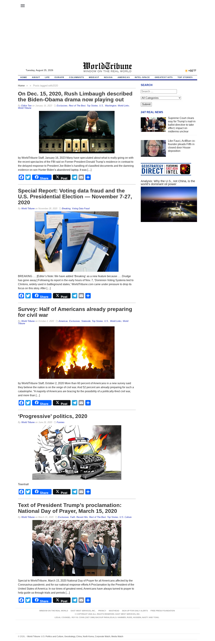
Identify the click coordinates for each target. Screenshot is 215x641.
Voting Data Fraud (81, 208)
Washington (110, 105)
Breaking (66, 208)
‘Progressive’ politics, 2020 (52, 416)
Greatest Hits (164, 77)
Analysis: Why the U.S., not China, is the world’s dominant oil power (168, 182)
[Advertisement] (107, 37)
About (36, 77)
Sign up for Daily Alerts (135, 611)
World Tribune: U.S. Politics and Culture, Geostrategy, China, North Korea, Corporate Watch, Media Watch (74, 636)
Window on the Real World (53, 611)
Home (21, 85)
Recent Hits (82, 517)
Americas (124, 77)
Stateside (86, 321)
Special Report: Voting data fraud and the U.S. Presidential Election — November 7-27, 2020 (75, 196)
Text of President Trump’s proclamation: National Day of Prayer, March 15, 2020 (70, 508)
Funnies (60, 422)
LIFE (47, 77)
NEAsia (108, 77)
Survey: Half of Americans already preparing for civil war (75, 312)
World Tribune (24, 108)
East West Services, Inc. (83, 611)
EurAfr (59, 77)
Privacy (102, 611)
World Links (123, 105)
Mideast (94, 77)
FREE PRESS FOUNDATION (162, 611)
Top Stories (185, 77)
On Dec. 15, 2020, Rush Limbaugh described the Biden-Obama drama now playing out (75, 97)
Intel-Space (142, 77)
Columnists (76, 77)
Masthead (114, 611)
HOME (23, 77)
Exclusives (62, 105)
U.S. (101, 105)
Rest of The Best (77, 105)
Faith (72, 517)
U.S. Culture (126, 517)
